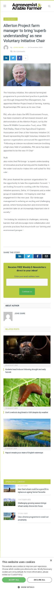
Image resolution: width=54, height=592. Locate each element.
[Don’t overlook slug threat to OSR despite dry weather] (27, 393)
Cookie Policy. (17, 574)
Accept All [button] (14, 580)
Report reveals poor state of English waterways (24, 453)
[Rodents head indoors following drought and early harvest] (27, 350)
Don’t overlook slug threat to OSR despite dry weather (26, 412)
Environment (10, 19)
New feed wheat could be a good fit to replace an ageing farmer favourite (33, 490)
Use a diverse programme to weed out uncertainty (33, 518)
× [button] (51, 561)
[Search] (49, 6)
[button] (27, 587)
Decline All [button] (39, 580)
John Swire (18, 47)
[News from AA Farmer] (27, 5)
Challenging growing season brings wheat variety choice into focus (32, 504)
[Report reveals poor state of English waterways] (27, 434)
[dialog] (27, 575)
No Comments (19, 51)
